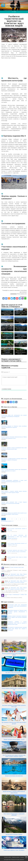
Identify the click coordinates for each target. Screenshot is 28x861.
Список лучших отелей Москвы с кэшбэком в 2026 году (14, 689)
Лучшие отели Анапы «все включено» (14, 775)
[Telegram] (13, 402)
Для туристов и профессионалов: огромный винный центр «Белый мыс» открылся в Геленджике (14, 459)
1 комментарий (14, 546)
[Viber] (22, 298)
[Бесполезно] (11, 293)
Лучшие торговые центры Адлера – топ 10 (14, 739)
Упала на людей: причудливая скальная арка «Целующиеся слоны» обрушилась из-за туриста (14, 470)
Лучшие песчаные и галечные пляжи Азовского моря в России (14, 792)
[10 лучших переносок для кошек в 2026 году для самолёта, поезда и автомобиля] (3, 551)
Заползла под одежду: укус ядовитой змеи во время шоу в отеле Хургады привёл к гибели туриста (14, 513)
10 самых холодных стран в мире (17, 567)
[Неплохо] (14, 293)
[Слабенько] (12, 293)
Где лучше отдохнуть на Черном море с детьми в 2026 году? (14, 706)
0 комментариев (14, 531)
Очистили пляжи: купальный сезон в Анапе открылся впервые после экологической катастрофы (14, 502)
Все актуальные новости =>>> (7, 521)
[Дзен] (8, 402)
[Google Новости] (11, 402)
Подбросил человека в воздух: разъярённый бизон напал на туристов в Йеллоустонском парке (14, 448)
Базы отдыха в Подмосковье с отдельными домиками (14, 814)
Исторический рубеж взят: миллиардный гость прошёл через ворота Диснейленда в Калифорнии (14, 416)
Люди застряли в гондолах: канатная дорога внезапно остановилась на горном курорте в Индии (14, 492)
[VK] (3, 298)
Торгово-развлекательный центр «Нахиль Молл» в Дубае (14, 654)
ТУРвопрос (11, 4)
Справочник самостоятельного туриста (14, 7)
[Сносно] (13, 293)
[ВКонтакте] (16, 402)
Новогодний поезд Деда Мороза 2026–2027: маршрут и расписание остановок (16, 575)
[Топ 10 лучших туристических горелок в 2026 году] (3, 530)
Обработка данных (15, 857)
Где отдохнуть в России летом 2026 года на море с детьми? (14, 723)
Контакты (22, 857)
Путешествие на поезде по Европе (14, 834)
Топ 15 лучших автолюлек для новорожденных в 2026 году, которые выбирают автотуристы (17, 537)
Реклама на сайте (7, 857)
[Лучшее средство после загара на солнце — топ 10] (3, 558)
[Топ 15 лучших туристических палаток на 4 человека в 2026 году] (3, 544)
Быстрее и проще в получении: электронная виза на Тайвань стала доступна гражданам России (14, 437)
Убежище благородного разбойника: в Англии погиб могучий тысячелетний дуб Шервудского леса (14, 481)
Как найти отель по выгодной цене (14, 672)
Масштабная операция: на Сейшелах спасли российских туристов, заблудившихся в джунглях (14, 426)
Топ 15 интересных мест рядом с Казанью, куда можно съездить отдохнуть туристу (14, 756)
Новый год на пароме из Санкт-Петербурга (14, 850)
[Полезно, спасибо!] (16, 293)
